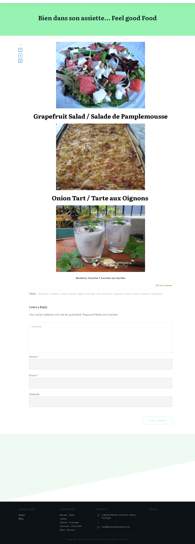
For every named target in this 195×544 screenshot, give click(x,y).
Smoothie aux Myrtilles (113, 278)
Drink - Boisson (67, 529)
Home (21, 514)
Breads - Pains (67, 515)
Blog (20, 518)
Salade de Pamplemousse (129, 115)
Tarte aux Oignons (119, 197)
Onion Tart (69, 197)
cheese (63, 518)
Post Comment (158, 421)
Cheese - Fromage (69, 522)
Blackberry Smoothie (87, 278)
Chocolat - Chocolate (71, 526)
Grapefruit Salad (59, 115)
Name (34, 356)
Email (34, 375)
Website (34, 394)
